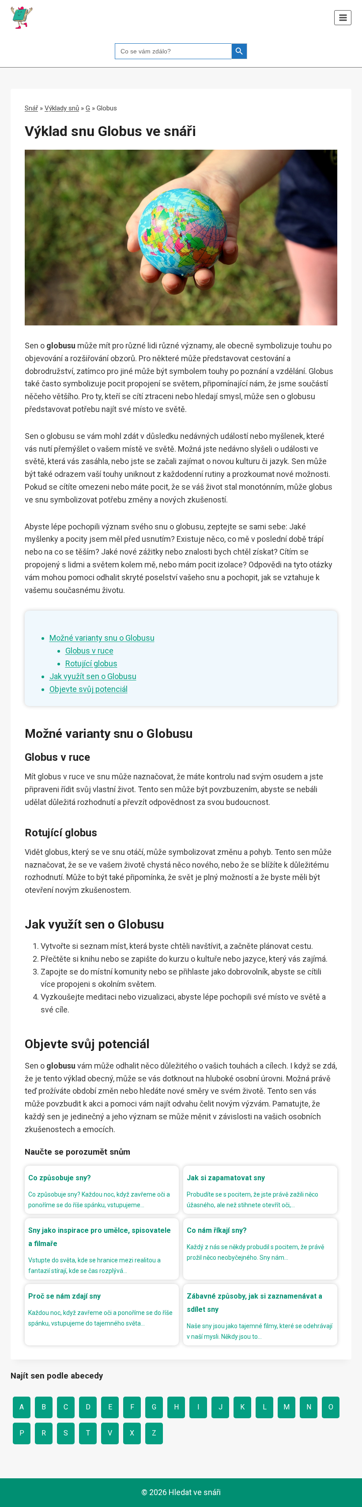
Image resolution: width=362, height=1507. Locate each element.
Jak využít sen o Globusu (92, 676)
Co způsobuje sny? (59, 1178)
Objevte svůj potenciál (88, 689)
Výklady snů (62, 108)
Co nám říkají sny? (217, 1230)
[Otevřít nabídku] (342, 17)
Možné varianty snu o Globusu (102, 637)
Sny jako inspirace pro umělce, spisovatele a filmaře (99, 1237)
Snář (31, 108)
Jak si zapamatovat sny (226, 1178)
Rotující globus (91, 663)
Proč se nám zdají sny (64, 1296)
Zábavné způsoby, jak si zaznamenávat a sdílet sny (254, 1303)
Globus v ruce (89, 650)
